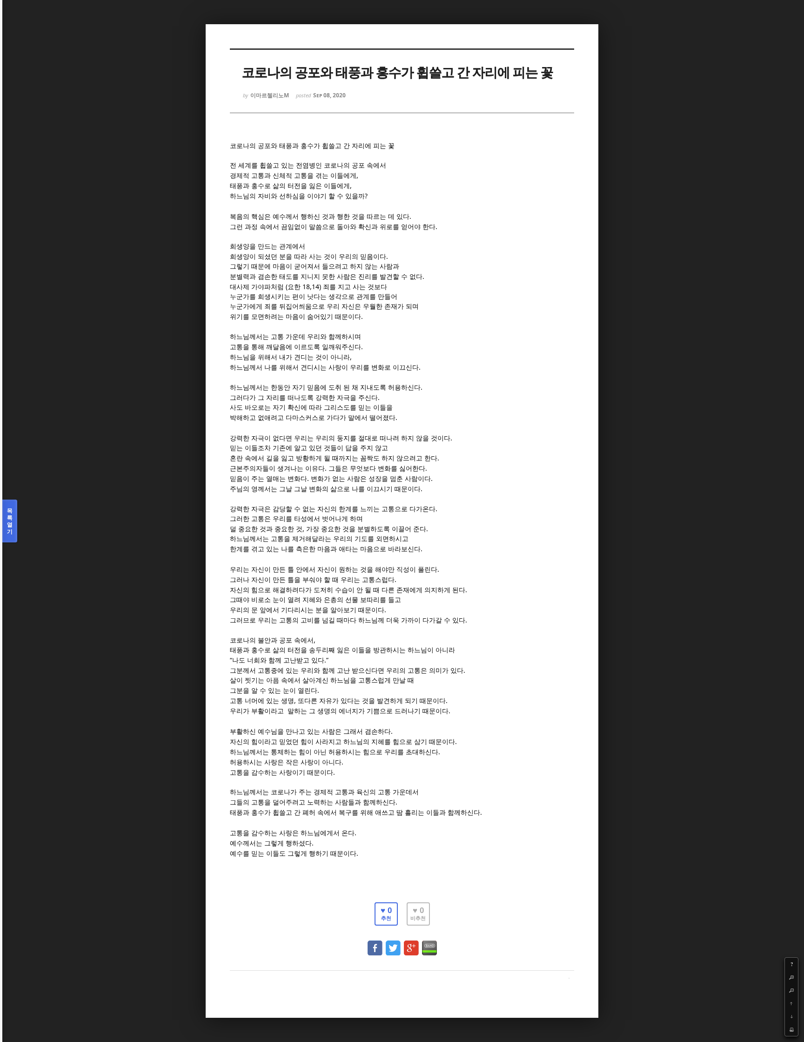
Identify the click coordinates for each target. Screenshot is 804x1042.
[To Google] (411, 943)
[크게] (791, 977)
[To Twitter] (393, 943)
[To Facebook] (375, 943)
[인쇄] (791, 1029)
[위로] (791, 1003)
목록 (10, 521)
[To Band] (429, 943)
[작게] (791, 990)
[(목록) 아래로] (791, 1016)
